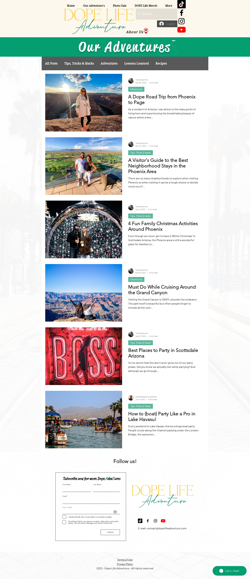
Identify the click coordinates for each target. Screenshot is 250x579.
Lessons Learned (136, 63)
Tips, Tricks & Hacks (79, 63)
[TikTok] (181, 4)
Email (64, 496)
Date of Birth (67, 507)
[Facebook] (181, 13)
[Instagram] (181, 21)
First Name (67, 484)
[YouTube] (181, 30)
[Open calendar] (115, 512)
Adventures (109, 63)
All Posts (51, 63)
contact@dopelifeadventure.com (166, 528)
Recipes (161, 63)
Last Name (97, 484)
